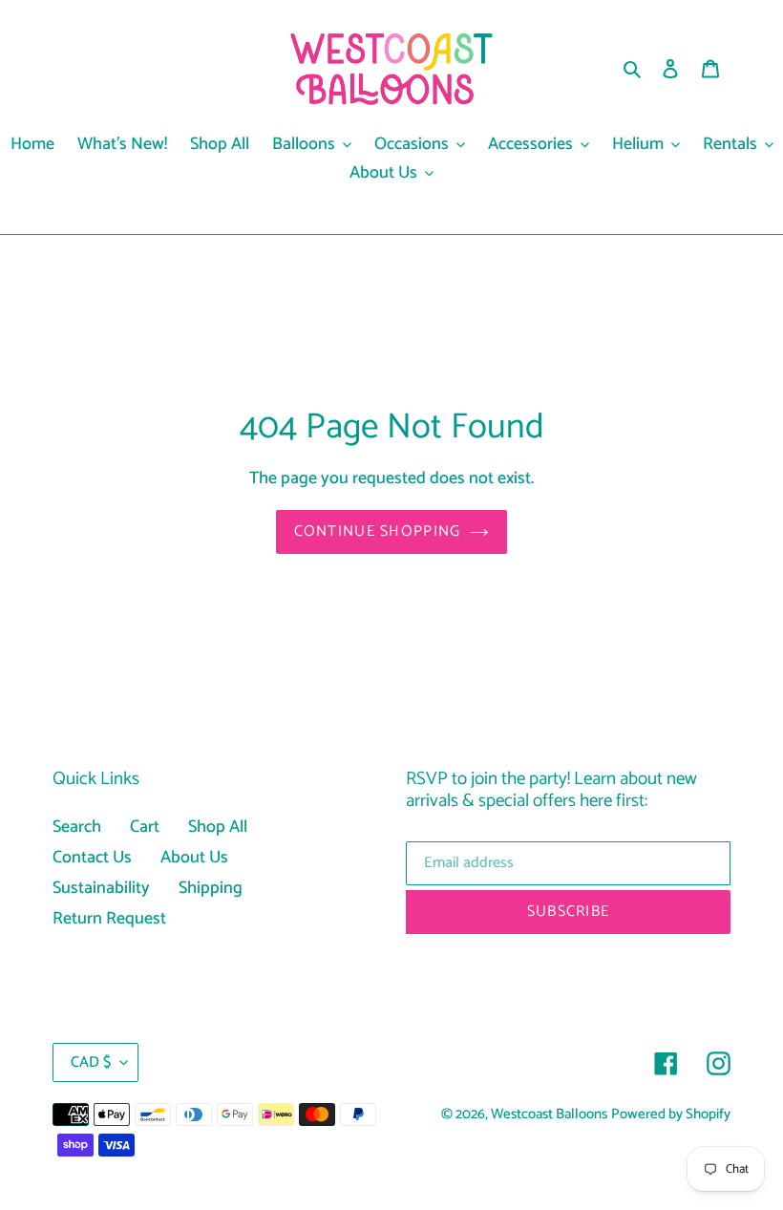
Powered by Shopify (670, 1114)
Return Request (109, 918)
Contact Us (92, 857)
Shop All (217, 827)
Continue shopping (377, 531)
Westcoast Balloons (549, 1114)
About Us (194, 857)
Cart (144, 827)
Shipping (211, 888)
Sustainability (101, 888)
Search (77, 827)
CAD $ (91, 1062)
